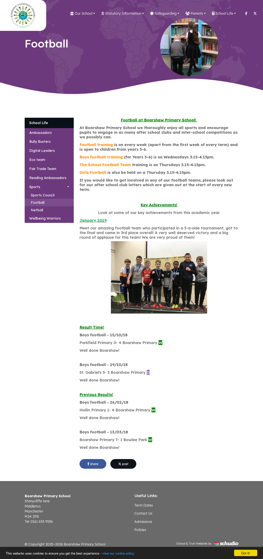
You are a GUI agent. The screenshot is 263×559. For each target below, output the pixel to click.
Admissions (143, 521)
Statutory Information (122, 13)
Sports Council (42, 195)
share (93, 464)
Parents (196, 13)
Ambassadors (40, 132)
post (124, 464)
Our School (83, 13)
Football (37, 202)
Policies (140, 530)
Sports (34, 187)
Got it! (245, 553)
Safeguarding (165, 13)
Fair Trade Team (42, 169)
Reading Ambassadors (47, 178)
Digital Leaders (42, 150)
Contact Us (143, 513)
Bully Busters (40, 141)
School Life (223, 13)
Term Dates (143, 505)
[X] (255, 13)
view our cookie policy (118, 553)
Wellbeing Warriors (45, 218)
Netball (37, 210)
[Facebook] (246, 13)
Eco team (37, 159)
